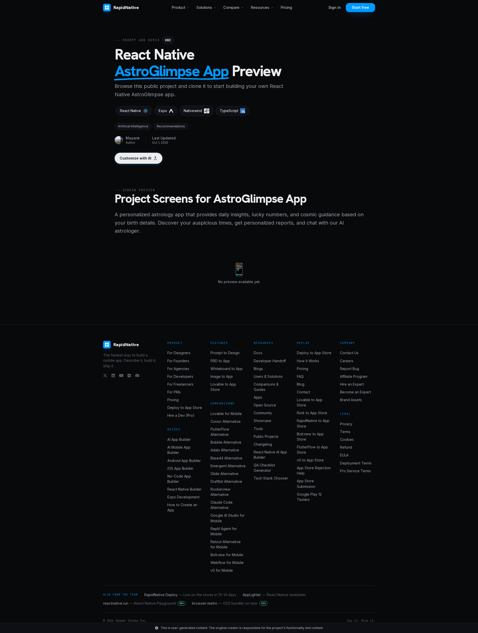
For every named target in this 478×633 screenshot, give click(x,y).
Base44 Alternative (226, 458)
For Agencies (178, 368)
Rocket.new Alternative (221, 492)
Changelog (263, 444)
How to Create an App (182, 507)
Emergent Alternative (228, 466)
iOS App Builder (180, 468)
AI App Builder (179, 439)
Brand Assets (351, 400)
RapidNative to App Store (313, 423)
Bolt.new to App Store (310, 436)
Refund (346, 447)
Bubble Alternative (226, 442)
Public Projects (266, 436)
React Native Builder (184, 489)
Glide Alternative (224, 473)
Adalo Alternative (225, 450)
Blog (300, 384)
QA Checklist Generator (264, 467)
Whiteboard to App (227, 368)
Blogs (258, 368)
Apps (258, 397)
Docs (258, 353)
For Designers (178, 353)
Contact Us (349, 353)
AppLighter (274, 595)
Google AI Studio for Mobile (228, 518)
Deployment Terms (356, 463)
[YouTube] (121, 376)
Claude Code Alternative (222, 505)
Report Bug (349, 368)
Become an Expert (355, 392)
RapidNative (126, 7)
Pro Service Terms (355, 471)
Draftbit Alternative (226, 481)
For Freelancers (180, 384)
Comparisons (223, 403)
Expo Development (183, 497)
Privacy (346, 424)
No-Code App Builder (179, 479)
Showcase (262, 420)
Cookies (347, 439)
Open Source (265, 405)
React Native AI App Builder (270, 454)
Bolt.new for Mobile (227, 555)
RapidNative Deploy (190, 595)
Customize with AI (135, 158)
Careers (346, 361)
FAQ (300, 376)
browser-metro (229, 603)
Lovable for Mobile (226, 413)
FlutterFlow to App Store (312, 449)
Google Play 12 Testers (309, 497)
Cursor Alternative (226, 421)
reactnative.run (143, 603)
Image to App (222, 376)
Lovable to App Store (223, 387)
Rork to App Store (312, 413)
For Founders (178, 361)
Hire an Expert (352, 384)
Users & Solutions (268, 376)
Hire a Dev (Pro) (180, 415)
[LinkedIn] (113, 376)
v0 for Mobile (222, 570)
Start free (360, 7)
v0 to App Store (310, 460)
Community (263, 413)
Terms (345, 432)
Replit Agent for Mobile (224, 531)
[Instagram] (129, 376)
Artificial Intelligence (133, 126)
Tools (258, 429)
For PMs (174, 392)
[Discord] (137, 376)
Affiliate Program (353, 376)
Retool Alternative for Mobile (226, 544)
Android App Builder (184, 460)
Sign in (334, 7)
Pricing (286, 7)
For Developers (180, 376)
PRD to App (220, 361)
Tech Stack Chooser (271, 478)
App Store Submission (306, 483)
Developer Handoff (270, 361)
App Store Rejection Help (314, 470)
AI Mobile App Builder (178, 450)
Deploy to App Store (184, 407)
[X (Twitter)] (105, 376)
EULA (344, 455)
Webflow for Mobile (227, 562)
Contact (303, 392)
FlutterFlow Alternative (220, 432)
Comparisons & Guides (266, 387)
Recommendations (171, 126)
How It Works (308, 361)
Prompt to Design (225, 353)
